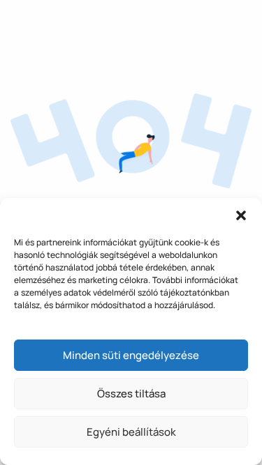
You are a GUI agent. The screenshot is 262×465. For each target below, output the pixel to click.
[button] (241, 215)
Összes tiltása (131, 393)
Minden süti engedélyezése (131, 355)
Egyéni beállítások (131, 432)
